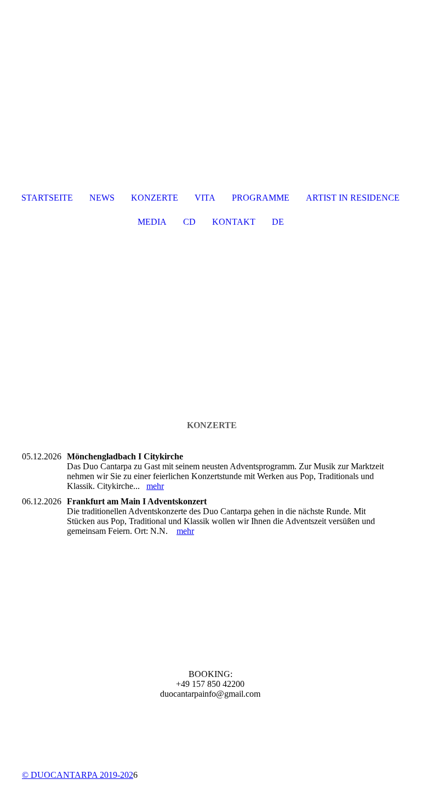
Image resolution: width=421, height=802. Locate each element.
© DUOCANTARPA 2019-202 (77, 775)
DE (278, 221)
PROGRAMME (260, 197)
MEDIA (152, 221)
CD (189, 221)
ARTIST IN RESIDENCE (353, 197)
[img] (210, 321)
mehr (155, 486)
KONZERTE (154, 197)
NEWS (102, 197)
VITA (205, 197)
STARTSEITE (47, 197)
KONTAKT (233, 221)
